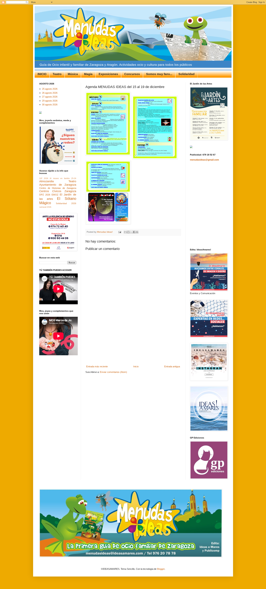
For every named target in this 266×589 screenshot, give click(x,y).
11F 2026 (43, 178)
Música (73, 74)
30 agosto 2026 (49, 104)
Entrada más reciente (97, 366)
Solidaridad (186, 74)
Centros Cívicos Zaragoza (57, 191)
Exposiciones (108, 74)
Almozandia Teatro (57, 181)
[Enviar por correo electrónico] (125, 232)
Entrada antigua (172, 366)
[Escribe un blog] (128, 232)
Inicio (136, 366)
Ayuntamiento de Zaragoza (57, 184)
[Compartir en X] (131, 232)
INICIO (42, 74)
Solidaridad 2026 (66, 203)
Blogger (161, 569)
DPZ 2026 (44, 194)
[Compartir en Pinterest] (137, 232)
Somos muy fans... (159, 74)
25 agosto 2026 (49, 89)
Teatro (57, 74)
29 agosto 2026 (49, 100)
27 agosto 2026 (49, 96)
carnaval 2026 (45, 207)
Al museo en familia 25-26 (63, 178)
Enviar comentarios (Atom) (113, 372)
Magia (88, 74)
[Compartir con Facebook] (134, 232)
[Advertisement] (133, 341)
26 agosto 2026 (49, 93)
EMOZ (55, 194)
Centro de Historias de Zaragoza (57, 188)
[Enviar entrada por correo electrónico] (119, 232)
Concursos (132, 74)
